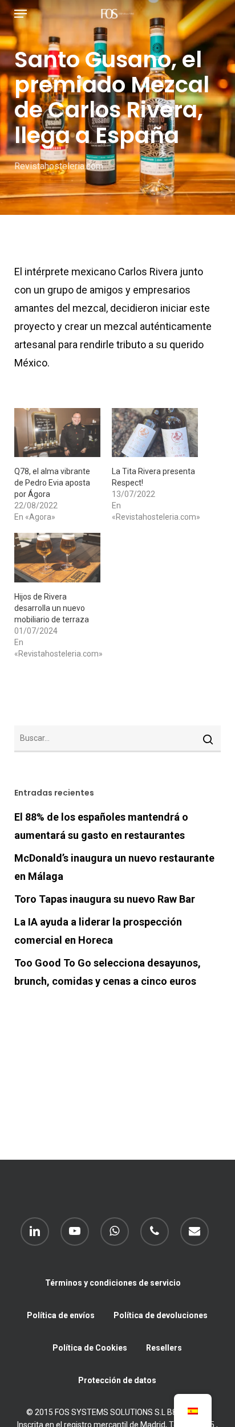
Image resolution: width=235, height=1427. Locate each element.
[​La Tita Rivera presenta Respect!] (155, 432)
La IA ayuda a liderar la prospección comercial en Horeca (98, 931)
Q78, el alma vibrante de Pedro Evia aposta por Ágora (52, 483)
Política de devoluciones (161, 1315)
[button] (20, 13)
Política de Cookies (89, 1347)
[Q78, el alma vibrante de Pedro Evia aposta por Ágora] (57, 432)
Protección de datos (117, 1380)
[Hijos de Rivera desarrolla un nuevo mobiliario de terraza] (57, 557)
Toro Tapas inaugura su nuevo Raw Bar (104, 899)
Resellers (164, 1347)
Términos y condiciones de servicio (113, 1282)
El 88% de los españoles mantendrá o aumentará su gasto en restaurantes (101, 826)
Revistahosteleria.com (58, 166)
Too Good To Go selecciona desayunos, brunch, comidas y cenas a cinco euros (107, 972)
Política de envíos (61, 1315)
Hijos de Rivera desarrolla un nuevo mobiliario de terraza (51, 608)
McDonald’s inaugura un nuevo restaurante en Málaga (114, 867)
